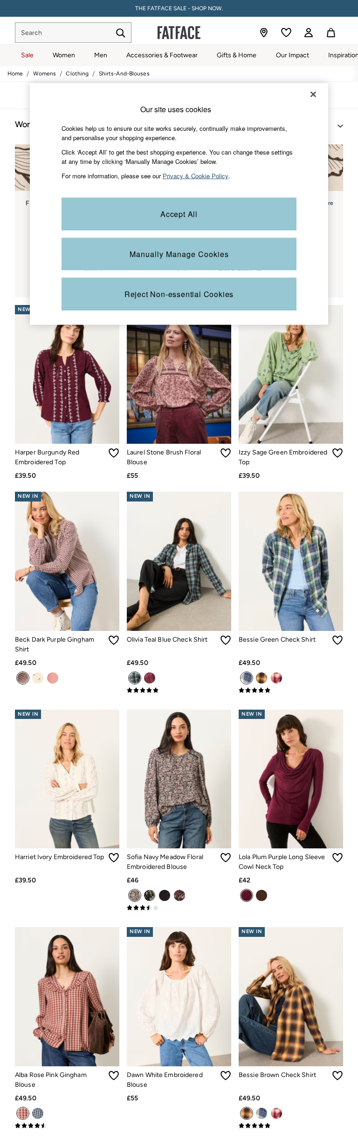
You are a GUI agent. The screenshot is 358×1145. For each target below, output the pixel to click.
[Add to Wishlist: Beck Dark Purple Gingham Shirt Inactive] (113, 640)
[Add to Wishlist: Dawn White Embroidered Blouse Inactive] (225, 1075)
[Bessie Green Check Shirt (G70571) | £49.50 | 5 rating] (291, 690)
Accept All (179, 213)
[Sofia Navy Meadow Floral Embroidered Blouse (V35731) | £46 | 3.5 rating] (179, 908)
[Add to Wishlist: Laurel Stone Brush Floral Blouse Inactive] (225, 453)
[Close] (313, 94)
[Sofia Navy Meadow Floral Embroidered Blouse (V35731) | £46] (179, 779)
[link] (308, 32)
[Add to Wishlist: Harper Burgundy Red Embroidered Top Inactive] (113, 453)
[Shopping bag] (331, 32)
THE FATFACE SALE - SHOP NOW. (179, 8)
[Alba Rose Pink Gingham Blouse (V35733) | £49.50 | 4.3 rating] (67, 1126)
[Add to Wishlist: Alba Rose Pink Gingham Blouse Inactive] (113, 1075)
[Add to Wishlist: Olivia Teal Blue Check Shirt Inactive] (225, 640)
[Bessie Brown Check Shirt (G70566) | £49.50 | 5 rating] (291, 1126)
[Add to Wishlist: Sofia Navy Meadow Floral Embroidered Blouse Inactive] (225, 857)
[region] (179, 204)
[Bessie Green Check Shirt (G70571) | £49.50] (291, 561)
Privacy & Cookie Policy (195, 175)
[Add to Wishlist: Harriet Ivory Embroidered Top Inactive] (113, 857)
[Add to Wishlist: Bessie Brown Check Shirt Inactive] (337, 1075)
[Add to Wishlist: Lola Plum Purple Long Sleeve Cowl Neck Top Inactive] (337, 857)
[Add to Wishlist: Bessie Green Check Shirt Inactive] (337, 640)
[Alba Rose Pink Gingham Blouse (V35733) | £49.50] (67, 996)
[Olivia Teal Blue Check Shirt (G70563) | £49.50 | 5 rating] (179, 690)
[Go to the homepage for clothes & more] (179, 32)
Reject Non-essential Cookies (179, 293)
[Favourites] (286, 32)
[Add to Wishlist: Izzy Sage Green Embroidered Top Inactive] (337, 453)
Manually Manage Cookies (179, 253)
